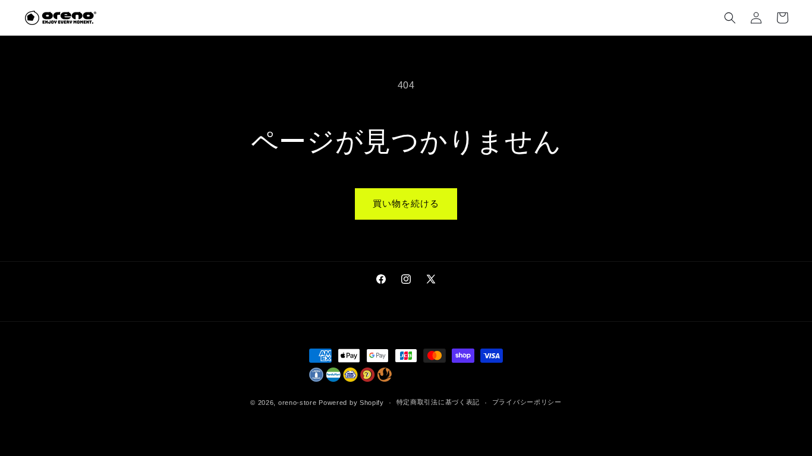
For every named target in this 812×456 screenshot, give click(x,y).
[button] (730, 18)
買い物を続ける (406, 203)
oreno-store (297, 402)
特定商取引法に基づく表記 (438, 402)
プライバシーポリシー (527, 402)
